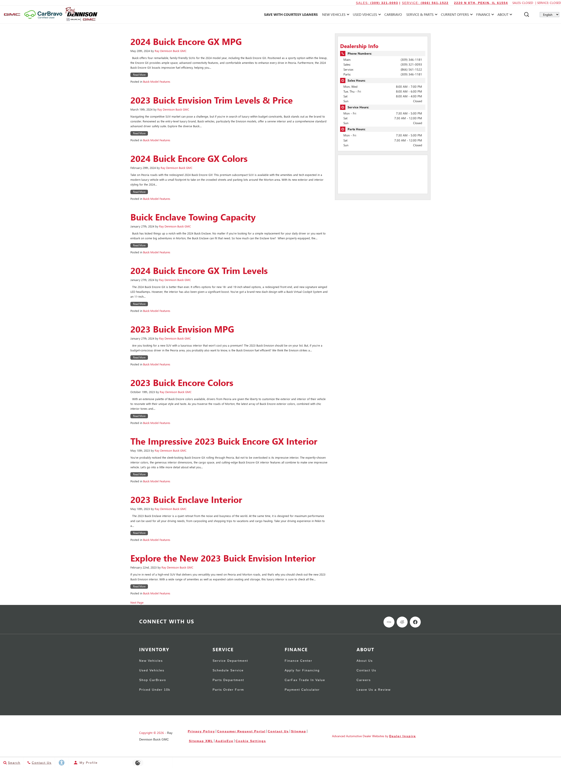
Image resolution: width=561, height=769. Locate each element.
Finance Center (298, 660)
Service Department (230, 660)
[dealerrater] (402, 622)
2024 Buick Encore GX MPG (186, 41)
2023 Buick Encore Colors (181, 382)
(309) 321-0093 (411, 64)
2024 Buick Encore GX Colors (189, 158)
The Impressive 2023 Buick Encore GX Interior (223, 441)
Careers (364, 680)
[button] (526, 14)
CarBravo (393, 14)
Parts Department (228, 680)
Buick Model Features (156, 81)
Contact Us (366, 670)
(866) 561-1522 (411, 69)
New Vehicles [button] (334, 15)
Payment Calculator (302, 689)
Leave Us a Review (374, 689)
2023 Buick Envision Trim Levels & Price (211, 100)
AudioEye (224, 741)
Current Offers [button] (455, 15)
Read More (139, 74)
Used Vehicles (151, 670)
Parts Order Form (228, 689)
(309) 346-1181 (411, 59)
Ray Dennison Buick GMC (170, 51)
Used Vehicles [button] (365, 15)
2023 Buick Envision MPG (182, 329)
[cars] (388, 622)
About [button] (502, 15)
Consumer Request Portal (241, 731)
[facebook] (415, 622)
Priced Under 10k (154, 689)
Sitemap (298, 731)
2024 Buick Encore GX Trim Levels (199, 270)
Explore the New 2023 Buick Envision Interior (223, 558)
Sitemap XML (201, 741)
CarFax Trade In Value (305, 680)
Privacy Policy (201, 731)
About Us (365, 660)
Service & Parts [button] (420, 15)
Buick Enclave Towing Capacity (193, 217)
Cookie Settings (251, 741)
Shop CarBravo (152, 680)
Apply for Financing (302, 670)
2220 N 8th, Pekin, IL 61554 (481, 3)
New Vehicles (151, 660)
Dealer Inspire (402, 736)
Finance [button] (483, 15)
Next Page (137, 602)
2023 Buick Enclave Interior (186, 499)
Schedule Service (228, 670)
